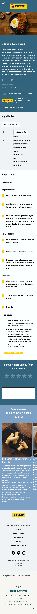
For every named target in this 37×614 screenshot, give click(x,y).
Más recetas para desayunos (13, 353)
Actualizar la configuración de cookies (18, 604)
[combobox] (11, 124)
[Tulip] (7, 101)
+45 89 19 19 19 (18, 563)
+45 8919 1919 (18, 598)
